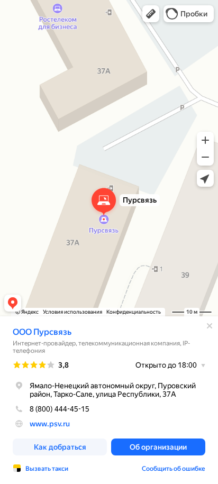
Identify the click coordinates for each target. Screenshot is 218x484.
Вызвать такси (46, 468)
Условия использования (72, 312)
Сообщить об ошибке (173, 468)
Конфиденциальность (133, 312)
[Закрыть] (209, 326)
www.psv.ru (50, 423)
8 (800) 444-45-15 (59, 409)
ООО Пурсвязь (42, 332)
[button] (150, 13)
